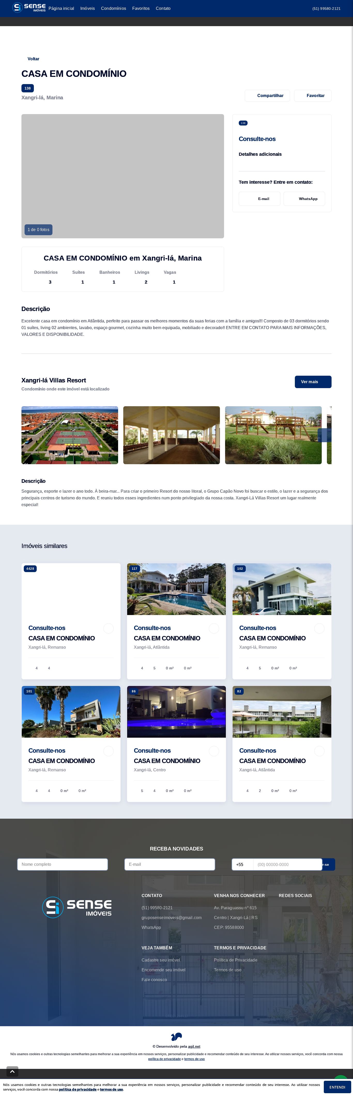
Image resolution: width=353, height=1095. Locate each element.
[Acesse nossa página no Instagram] (296, 908)
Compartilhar (270, 95)
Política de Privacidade (235, 960)
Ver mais (309, 382)
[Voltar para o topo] (12, 1071)
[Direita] (325, 435)
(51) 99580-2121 (326, 8)
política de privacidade (164, 1059)
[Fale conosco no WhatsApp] (282, 908)
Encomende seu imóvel (164, 970)
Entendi (337, 1087)
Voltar (33, 59)
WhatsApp (308, 199)
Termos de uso (227, 970)
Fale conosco (154, 980)
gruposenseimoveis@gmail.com (172, 917)
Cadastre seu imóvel (161, 960)
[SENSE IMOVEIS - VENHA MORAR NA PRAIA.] (76, 908)
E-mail (263, 199)
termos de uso (194, 1059)
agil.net (194, 1046)
